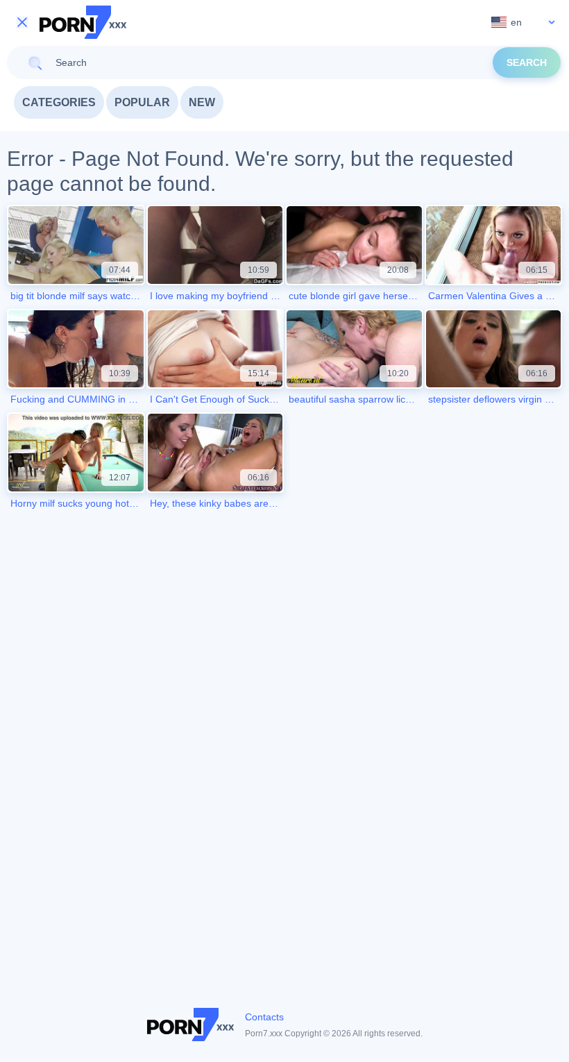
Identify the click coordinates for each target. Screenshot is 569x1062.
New (202, 102)
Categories (59, 102)
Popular (142, 102)
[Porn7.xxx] (83, 22)
